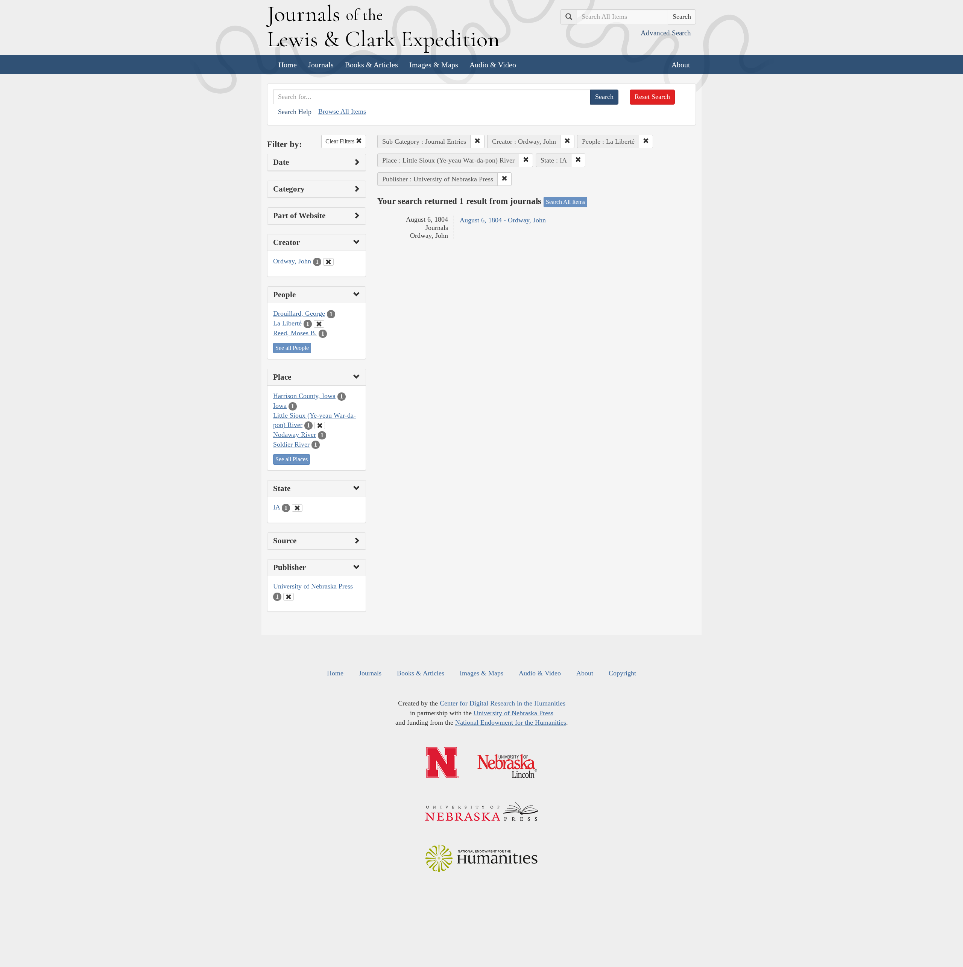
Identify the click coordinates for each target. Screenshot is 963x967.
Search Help (294, 112)
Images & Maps (433, 65)
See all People (292, 348)
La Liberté (287, 323)
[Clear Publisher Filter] (288, 597)
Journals (321, 65)
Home (287, 65)
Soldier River (291, 444)
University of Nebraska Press (313, 586)
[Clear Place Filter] (319, 425)
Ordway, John (292, 261)
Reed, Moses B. (295, 333)
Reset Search (652, 96)
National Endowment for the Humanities (510, 722)
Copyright (622, 673)
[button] (477, 141)
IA (276, 507)
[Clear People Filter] (319, 324)
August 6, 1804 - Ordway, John (503, 220)
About (680, 65)
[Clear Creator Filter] (328, 262)
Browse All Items (342, 111)
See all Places (291, 459)
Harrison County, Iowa (304, 396)
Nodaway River (294, 434)
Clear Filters (340, 141)
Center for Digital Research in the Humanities (502, 703)
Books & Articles (371, 65)
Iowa (280, 405)
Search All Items (565, 202)
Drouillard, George (299, 313)
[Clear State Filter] (297, 508)
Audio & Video (492, 65)
